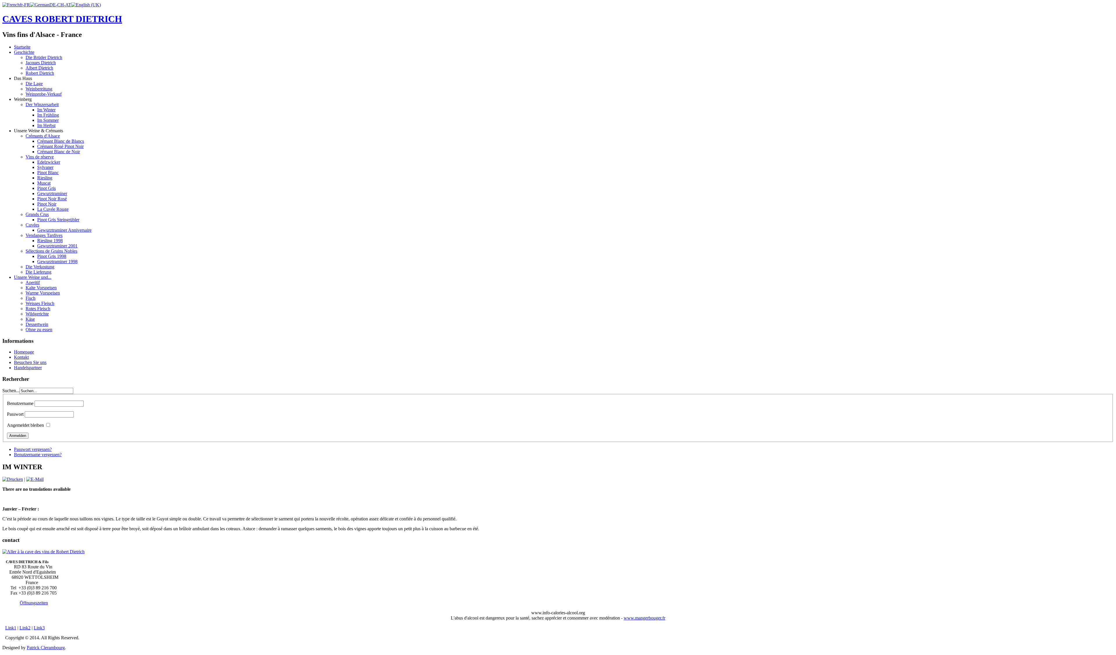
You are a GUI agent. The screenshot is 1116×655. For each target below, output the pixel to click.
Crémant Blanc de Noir (58, 151)
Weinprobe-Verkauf (44, 94)
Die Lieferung (38, 272)
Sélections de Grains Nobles (51, 251)
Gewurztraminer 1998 (57, 261)
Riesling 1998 (50, 240)
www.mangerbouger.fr (644, 617)
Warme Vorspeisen (43, 292)
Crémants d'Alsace (43, 135)
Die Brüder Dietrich (44, 57)
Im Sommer (48, 120)
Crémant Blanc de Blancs (60, 141)
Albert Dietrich (39, 67)
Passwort (15, 414)
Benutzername (20, 403)
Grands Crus (37, 214)
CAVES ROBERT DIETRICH (62, 19)
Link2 (25, 627)
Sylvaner (45, 167)
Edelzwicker (48, 162)
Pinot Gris (46, 188)
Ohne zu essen (39, 329)
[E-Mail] (35, 479)
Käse (30, 319)
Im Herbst (46, 125)
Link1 (10, 627)
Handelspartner (28, 367)
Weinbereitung (39, 88)
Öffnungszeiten (34, 602)
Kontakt (21, 357)
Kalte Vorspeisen (41, 287)
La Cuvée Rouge (53, 209)
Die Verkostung (40, 266)
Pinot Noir (46, 203)
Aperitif (33, 282)
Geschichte (24, 52)
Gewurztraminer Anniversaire (64, 230)
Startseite (22, 46)
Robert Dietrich (40, 73)
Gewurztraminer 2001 (57, 245)
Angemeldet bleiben (25, 425)
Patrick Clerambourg (46, 647)
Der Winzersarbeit (42, 104)
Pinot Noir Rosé (52, 198)
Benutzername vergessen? (38, 454)
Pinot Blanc (48, 172)
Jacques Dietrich (41, 62)
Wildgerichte (37, 313)
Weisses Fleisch (40, 303)
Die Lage (34, 83)
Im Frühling (48, 115)
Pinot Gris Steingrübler (58, 219)
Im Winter (46, 109)
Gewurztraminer (52, 193)
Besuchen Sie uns (30, 362)
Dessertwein (37, 324)
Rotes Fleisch (38, 308)
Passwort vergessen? (33, 449)
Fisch (30, 298)
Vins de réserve (40, 156)
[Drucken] (12, 479)
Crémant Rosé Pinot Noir (60, 146)
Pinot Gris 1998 (51, 256)
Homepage (24, 351)
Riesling (44, 177)
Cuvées (32, 224)
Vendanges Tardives (44, 235)
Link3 (39, 627)
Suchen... (10, 390)
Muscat (44, 183)
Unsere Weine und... (32, 277)
